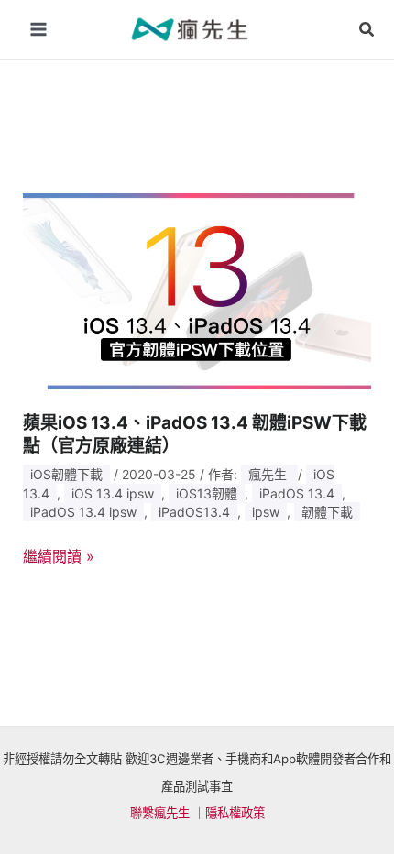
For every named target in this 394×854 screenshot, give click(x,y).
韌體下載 (327, 512)
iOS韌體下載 (66, 474)
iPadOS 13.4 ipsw (83, 512)
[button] (367, 29)
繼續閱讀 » (58, 557)
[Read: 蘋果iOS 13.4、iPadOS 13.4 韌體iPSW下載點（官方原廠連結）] (197, 289)
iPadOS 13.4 (296, 493)
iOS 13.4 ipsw (112, 493)
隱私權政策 (235, 812)
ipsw (265, 512)
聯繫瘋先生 (160, 812)
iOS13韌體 (206, 493)
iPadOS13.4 (194, 512)
